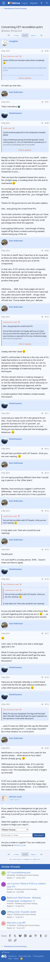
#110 (47, 317)
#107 (47, 102)
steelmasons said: (10, 322)
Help (10, 958)
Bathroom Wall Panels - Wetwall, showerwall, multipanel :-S (24, 899)
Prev (17, 35)
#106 (47, 51)
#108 (47, 123)
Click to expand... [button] (25, 78)
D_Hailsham (11, 925)
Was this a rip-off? (16, 922)
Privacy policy (38, 956)
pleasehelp (11, 875)
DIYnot (6, 952)
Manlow (6, 31)
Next (33, 35)
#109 (47, 250)
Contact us (12, 956)
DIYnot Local (19, 845)
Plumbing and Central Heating (27, 875)
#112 (47, 449)
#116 (47, 579)
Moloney (10, 889)
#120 (47, 748)
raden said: (7, 128)
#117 (47, 633)
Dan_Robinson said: (11, 56)
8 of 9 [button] (25, 35)
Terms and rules (24, 956)
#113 (47, 473)
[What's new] (41, 3)
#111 (47, 413)
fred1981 (10, 903)
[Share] (42, 51)
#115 (47, 549)
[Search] (46, 3)
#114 (47, 511)
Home (16, 958)
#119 (47, 704)
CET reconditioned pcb (18, 872)
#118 (47, 677)
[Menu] (4, 3)
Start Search (39, 835)
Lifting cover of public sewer (21, 911)
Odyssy (9, 914)
